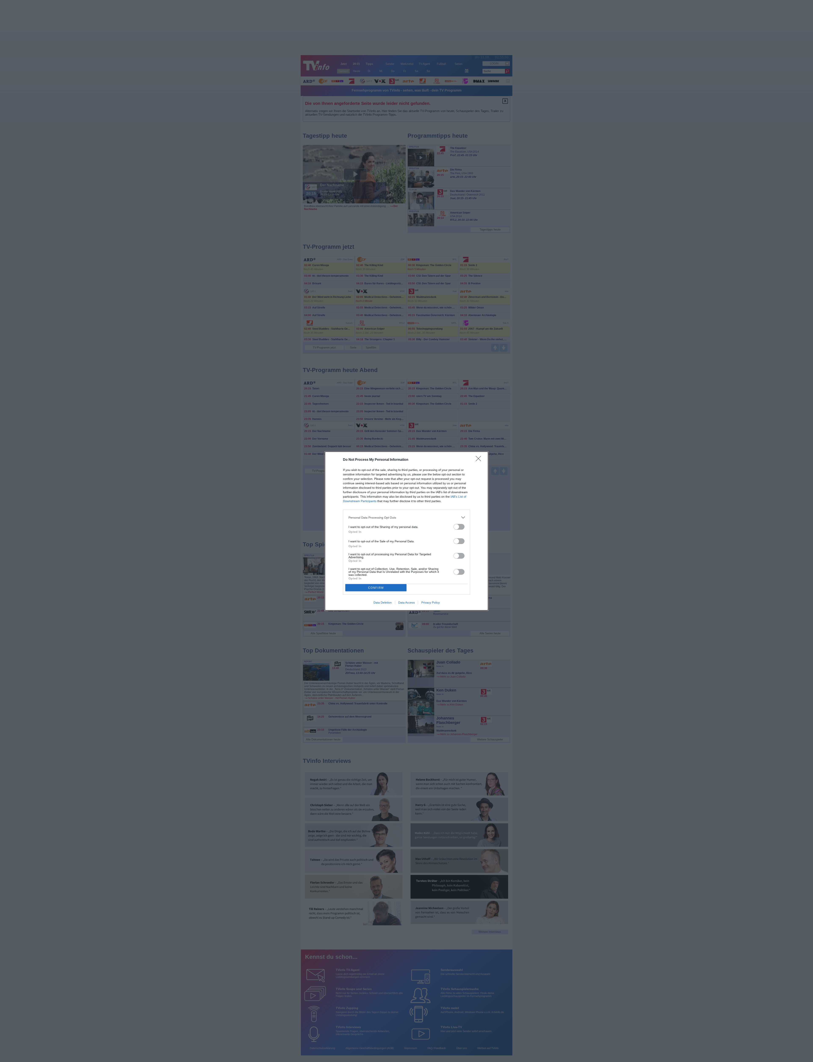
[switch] (459, 527)
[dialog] (406, 531)
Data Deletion (382, 602)
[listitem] (406, 517)
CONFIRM (376, 587)
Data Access (406, 602)
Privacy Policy (430, 602)
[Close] (480, 460)
